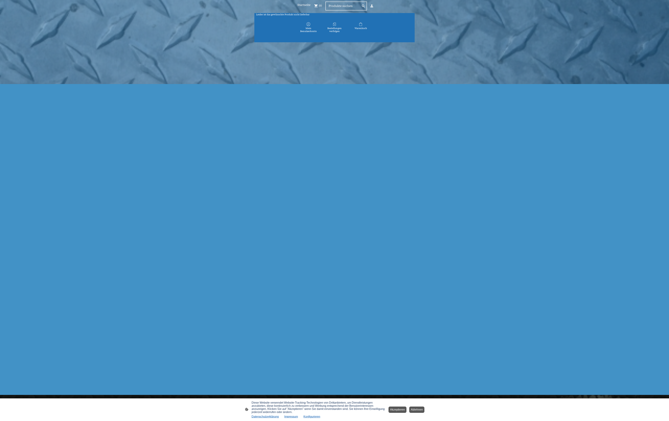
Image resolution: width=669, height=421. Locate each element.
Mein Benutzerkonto (308, 30)
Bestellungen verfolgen (334, 30)
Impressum (291, 416)
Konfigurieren (311, 416)
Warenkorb (361, 28)
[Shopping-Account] (372, 6)
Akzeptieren (397, 409)
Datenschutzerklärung (265, 416)
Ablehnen (417, 409)
